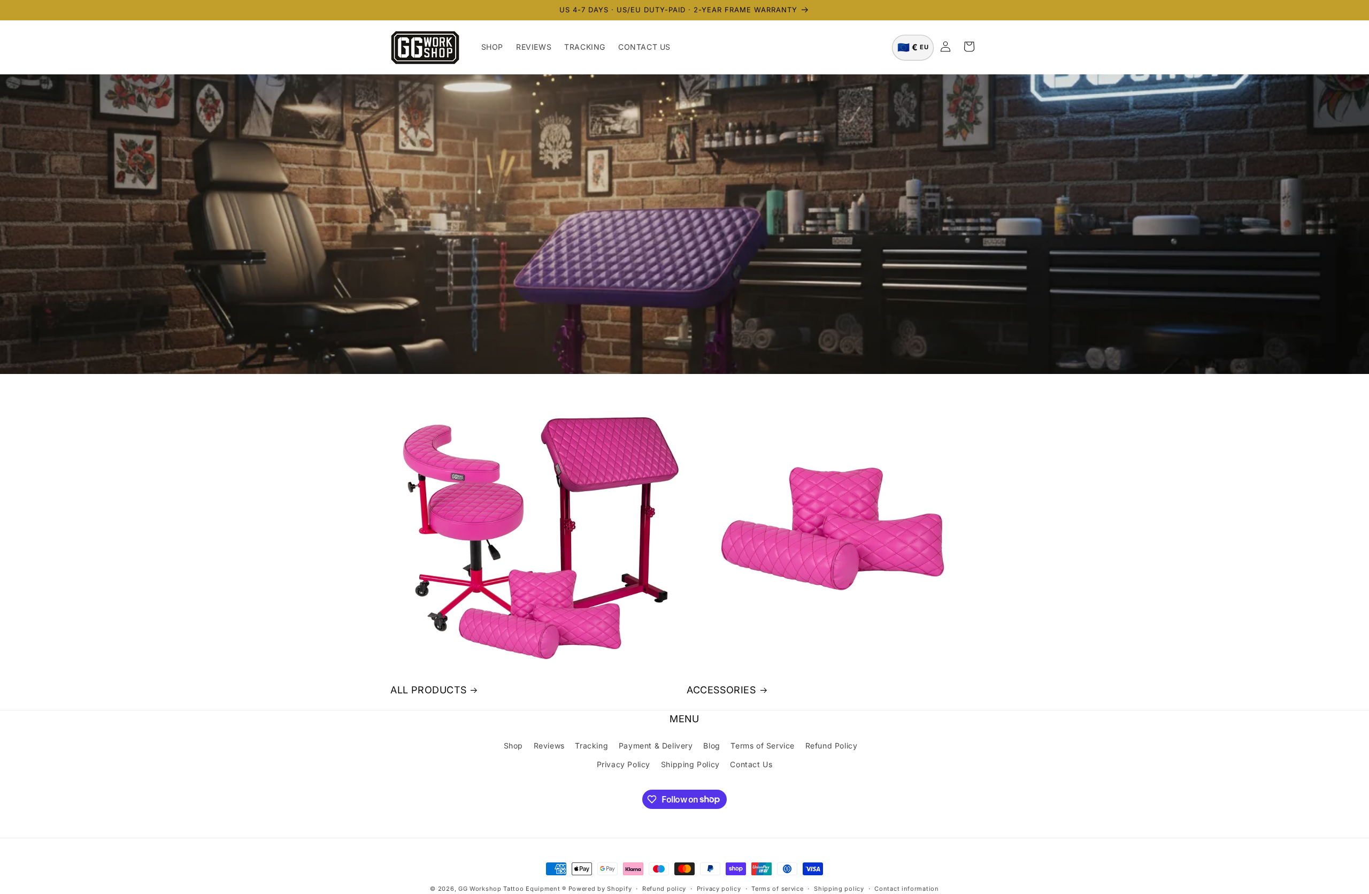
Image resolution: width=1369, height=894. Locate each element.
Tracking (591, 745)
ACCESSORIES (721, 690)
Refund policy (664, 888)
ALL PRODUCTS (428, 690)
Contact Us (751, 763)
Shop (513, 745)
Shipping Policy (690, 763)
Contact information (906, 888)
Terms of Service (762, 745)
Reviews (549, 745)
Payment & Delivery (656, 745)
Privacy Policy (623, 763)
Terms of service (777, 888)
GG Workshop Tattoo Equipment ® (512, 888)
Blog (711, 745)
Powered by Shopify (600, 888)
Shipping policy (839, 888)
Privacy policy (719, 888)
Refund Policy (831, 745)
